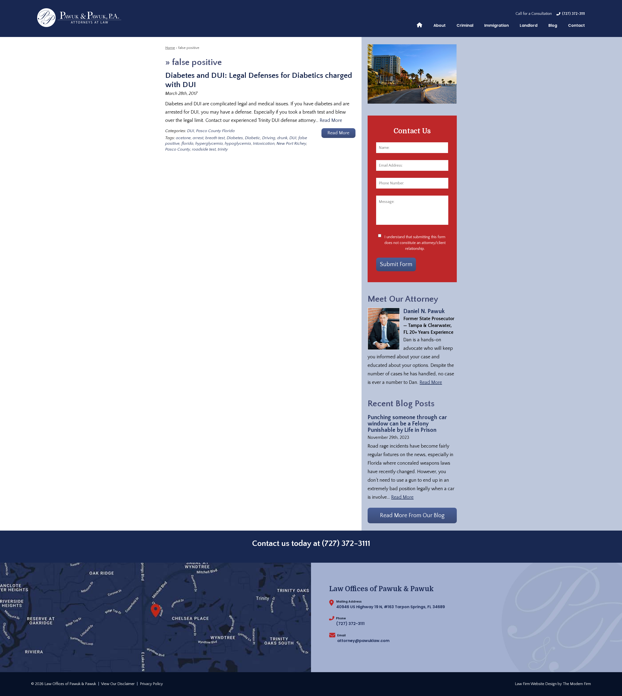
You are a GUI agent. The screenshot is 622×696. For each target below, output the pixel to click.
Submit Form (396, 264)
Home (419, 24)
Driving (268, 138)
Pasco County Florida (215, 131)
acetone (183, 138)
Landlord (528, 25)
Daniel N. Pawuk (424, 311)
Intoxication (264, 143)
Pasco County (177, 149)
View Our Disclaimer (118, 684)
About (439, 25)
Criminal (465, 25)
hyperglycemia (209, 143)
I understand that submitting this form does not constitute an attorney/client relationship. (415, 243)
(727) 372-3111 (573, 13)
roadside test (204, 149)
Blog (552, 25)
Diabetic (252, 138)
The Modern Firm (577, 684)
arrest (198, 138)
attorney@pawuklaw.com (363, 640)
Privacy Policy (151, 684)
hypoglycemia (238, 143)
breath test (215, 138)
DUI (190, 131)
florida (187, 143)
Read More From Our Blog (412, 515)
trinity (223, 149)
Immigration (496, 25)
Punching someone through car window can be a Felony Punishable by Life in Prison (407, 423)
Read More (331, 120)
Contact (576, 25)
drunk (282, 138)
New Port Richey (291, 143)
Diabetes (235, 138)
